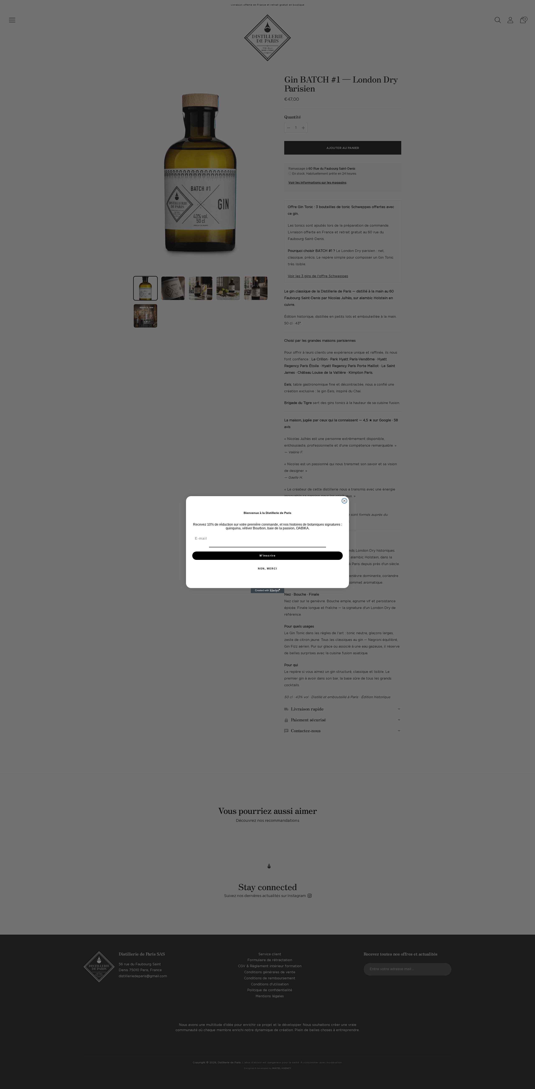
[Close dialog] (344, 500)
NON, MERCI (267, 568)
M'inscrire (268, 555)
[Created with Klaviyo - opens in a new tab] (267, 590)
